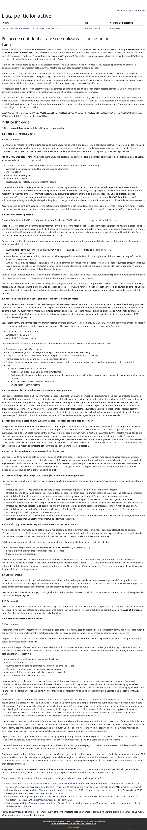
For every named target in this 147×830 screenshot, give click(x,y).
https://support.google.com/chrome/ (51, 790)
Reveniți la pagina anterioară (131, 10)
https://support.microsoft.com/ (67, 783)
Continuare (73, 827)
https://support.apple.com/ (36, 803)
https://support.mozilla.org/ (38, 796)
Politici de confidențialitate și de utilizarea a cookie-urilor (73, 824)
